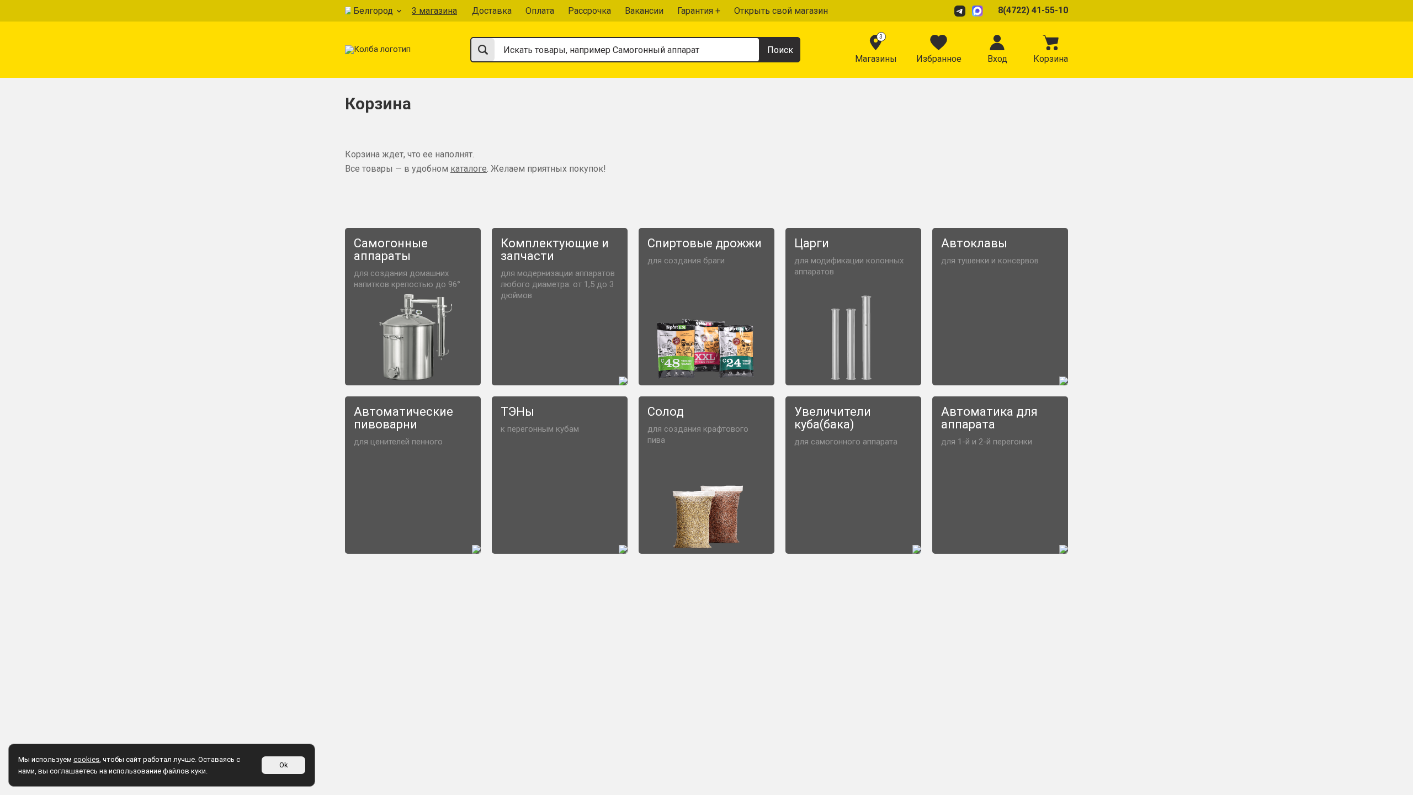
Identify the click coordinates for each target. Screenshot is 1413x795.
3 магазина (434, 11)
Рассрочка (589, 11)
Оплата (539, 11)
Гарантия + (698, 11)
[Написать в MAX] (979, 11)
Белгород (373, 11)
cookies (86, 759)
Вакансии (644, 11)
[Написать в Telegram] (961, 11)
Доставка (492, 11)
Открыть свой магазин (781, 11)
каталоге (468, 168)
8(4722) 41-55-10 (1033, 10)
